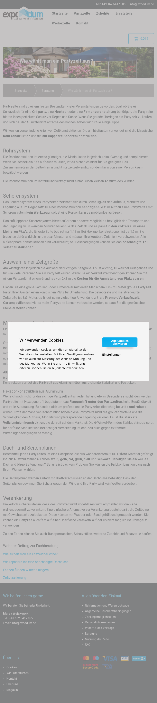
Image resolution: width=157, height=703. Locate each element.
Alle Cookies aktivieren (120, 342)
